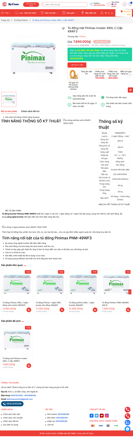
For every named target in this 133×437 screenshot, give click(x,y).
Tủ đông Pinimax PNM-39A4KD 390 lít (115, 303)
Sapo (91, 433)
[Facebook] (92, 416)
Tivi (7, 13)
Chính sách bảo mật (11, 414)
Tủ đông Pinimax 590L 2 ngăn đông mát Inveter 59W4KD (15, 303)
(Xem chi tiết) (78, 106)
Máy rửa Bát (50, 13)
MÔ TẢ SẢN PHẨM (13, 211)
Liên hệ (50, 425)
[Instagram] (107, 416)
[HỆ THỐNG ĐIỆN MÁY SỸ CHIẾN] (11, 4)
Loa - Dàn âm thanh (27, 13)
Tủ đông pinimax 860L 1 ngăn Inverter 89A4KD (81, 303)
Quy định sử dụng (10, 425)
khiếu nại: (57, 421)
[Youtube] (102, 416)
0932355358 (99, 5)
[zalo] (127, 422)
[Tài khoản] (125, 4)
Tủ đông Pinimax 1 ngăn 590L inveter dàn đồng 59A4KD (48, 303)
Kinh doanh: (58, 414)
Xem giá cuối (101, 41)
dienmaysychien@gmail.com (20, 399)
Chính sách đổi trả (10, 421)
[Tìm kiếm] (43, 4)
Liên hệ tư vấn (77, 65)
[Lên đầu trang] (127, 403)
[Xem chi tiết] (28, 310)
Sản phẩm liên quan (12, 265)
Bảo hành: (57, 418)
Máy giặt (70, 13)
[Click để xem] (33, 58)
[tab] (13, 210)
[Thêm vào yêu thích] (63, 28)
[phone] (127, 409)
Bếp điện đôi (90, 13)
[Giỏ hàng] (130, 4)
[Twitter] (97, 416)
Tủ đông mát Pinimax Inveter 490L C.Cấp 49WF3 (15, 359)
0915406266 (30, 395)
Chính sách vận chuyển (13, 418)
